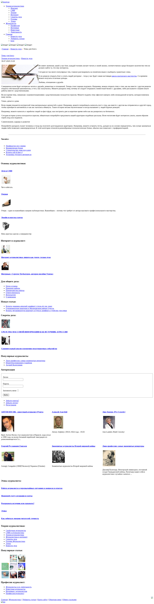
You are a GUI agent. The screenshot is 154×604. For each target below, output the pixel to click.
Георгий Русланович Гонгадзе (14, 446)
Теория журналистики (10, 58)
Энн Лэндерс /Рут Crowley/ (113, 412)
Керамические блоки (14, 148)
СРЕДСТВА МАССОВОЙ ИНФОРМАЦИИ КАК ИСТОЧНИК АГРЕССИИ (34, 332)
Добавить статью (29, 600)
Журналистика (15, 600)
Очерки (4, 194)
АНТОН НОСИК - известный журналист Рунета (22, 412)
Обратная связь (55, 600)
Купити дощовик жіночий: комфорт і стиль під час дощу (29, 306)
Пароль (6, 384)
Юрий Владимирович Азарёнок (19, 363)
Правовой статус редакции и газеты (16, 496)
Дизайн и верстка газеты (12, 217)
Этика (4, 511)
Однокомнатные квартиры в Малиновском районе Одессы (30, 308)
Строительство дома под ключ (18, 150)
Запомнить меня (9, 391)
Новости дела (16, 49)
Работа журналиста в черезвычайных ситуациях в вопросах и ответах (31, 488)
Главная (5, 49)
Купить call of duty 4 (14, 152)
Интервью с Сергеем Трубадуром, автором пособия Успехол (27, 274)
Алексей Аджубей (59, 412)
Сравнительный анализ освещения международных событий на (29, 349)
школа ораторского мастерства (124, 76)
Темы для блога (7, 56)
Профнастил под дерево (16, 146)
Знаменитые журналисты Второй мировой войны (73, 446)
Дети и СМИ (6, 171)
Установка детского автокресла (18, 154)
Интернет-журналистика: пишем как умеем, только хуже (26, 257)
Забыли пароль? (12, 401)
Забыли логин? (12, 403)
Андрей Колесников (14, 365)
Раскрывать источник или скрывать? (17, 503)
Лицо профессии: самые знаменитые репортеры (25, 361)
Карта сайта (42, 600)
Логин (5, 377)
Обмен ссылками (69, 600)
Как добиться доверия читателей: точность (20, 518)
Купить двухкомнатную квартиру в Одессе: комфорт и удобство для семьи (36, 311)
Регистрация (11, 405)
